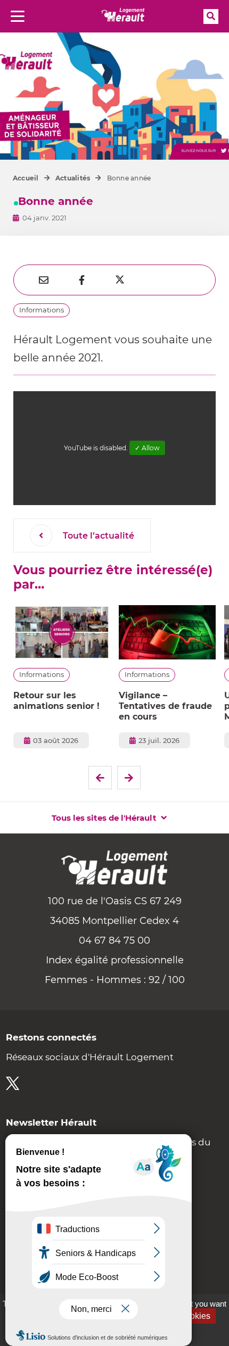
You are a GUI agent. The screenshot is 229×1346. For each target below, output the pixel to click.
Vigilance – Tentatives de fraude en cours (165, 706)
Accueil (26, 178)
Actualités (72, 178)
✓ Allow (147, 448)
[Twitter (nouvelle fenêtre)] (12, 1083)
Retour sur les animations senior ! (56, 700)
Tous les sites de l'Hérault (104, 818)
